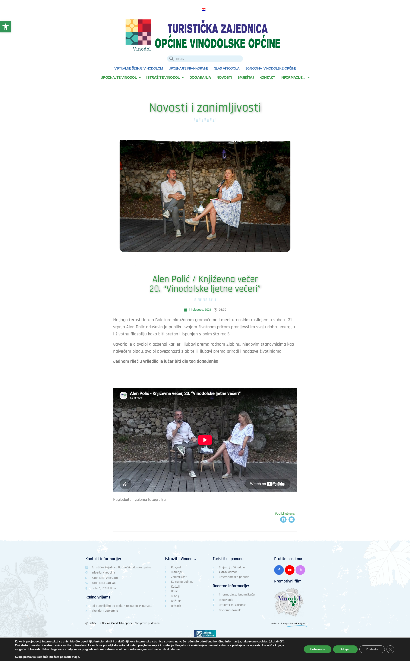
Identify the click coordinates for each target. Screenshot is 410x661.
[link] (5, 26)
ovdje (75, 657)
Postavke (372, 649)
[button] (283, 519)
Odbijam (345, 649)
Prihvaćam (317, 649)
